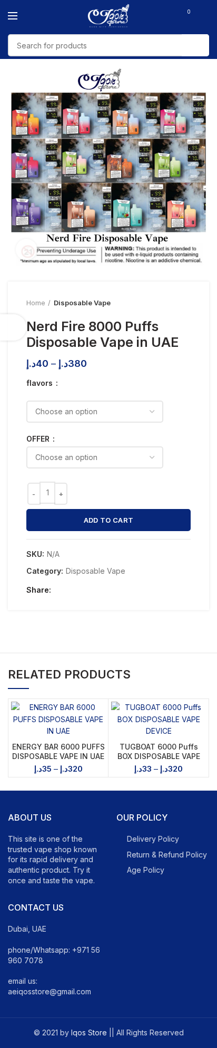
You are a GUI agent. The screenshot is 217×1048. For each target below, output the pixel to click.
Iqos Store (89, 1032)
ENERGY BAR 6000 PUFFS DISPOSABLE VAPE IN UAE (58, 751)
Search (195, 45)
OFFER (39, 439)
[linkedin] (98, 590)
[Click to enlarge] (26, 249)
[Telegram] (110, 590)
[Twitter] (74, 590)
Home (35, 302)
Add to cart (108, 520)
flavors (40, 383)
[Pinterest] (86, 590)
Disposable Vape (82, 302)
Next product (185, 302)
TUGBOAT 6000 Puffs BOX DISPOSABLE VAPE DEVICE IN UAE (158, 756)
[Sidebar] (13, 327)
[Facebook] (62, 590)
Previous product (164, 302)
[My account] (205, 16)
